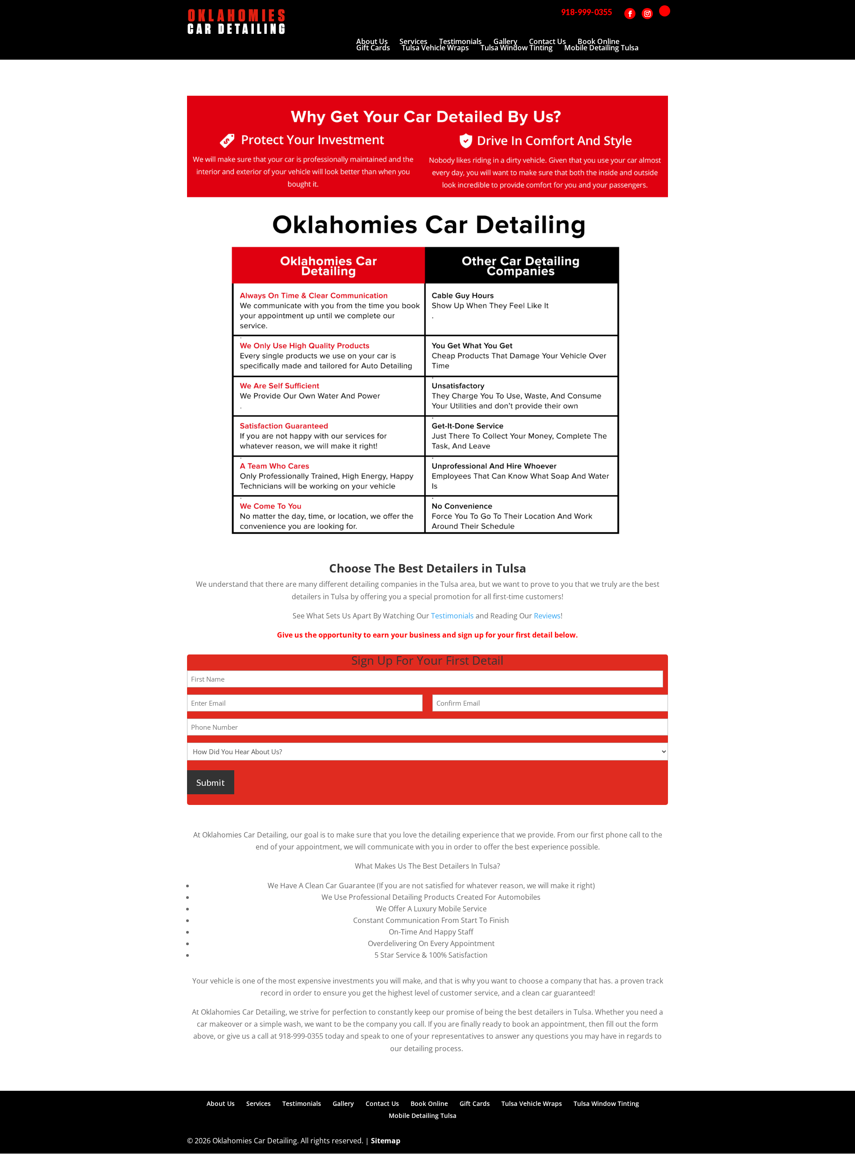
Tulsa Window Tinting (516, 48)
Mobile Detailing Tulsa (601, 48)
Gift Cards (373, 48)
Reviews (547, 616)
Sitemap (385, 1141)
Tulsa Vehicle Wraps (435, 48)
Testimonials (460, 41)
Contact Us (547, 41)
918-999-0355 (586, 12)
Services (413, 41)
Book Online (598, 41)
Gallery (505, 41)
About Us (372, 41)
